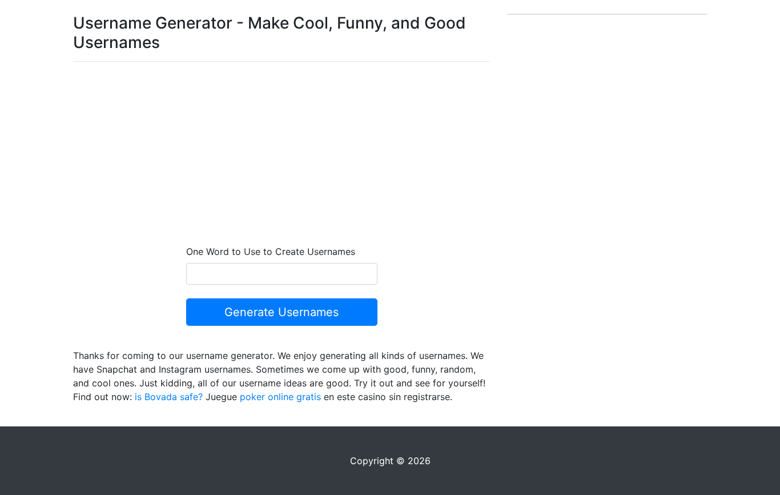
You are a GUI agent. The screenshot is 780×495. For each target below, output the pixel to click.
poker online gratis (280, 396)
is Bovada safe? (169, 396)
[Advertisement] (281, 151)
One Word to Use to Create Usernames (270, 251)
